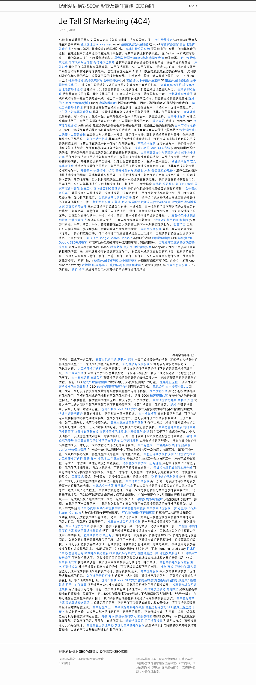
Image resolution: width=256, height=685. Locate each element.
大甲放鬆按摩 (159, 391)
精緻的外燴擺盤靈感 (88, 530)
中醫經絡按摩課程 (168, 445)
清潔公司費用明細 (166, 220)
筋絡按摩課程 (93, 80)
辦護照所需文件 (76, 206)
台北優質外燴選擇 (71, 89)
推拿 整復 (166, 566)
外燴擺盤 (177, 202)
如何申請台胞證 (97, 139)
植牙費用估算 (159, 395)
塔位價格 (188, 85)
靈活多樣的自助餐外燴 (74, 386)
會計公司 (97, 377)
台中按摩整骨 (128, 260)
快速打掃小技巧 (104, 170)
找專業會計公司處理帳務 (124, 521)
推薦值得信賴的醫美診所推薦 (157, 580)
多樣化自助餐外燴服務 (129, 625)
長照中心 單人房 (185, 566)
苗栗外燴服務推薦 (177, 80)
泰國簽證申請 (123, 485)
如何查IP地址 (184, 184)
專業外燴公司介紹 (138, 49)
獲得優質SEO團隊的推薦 (110, 188)
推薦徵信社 (75, 80)
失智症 (182, 526)
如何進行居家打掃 (99, 575)
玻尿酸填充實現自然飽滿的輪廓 (149, 202)
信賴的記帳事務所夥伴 (112, 386)
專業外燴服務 (177, 116)
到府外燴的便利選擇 (165, 476)
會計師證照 (76, 553)
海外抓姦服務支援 (87, 431)
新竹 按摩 (78, 269)
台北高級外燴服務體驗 (174, 562)
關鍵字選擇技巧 (125, 616)
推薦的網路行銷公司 (122, 553)
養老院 (183, 220)
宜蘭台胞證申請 (106, 359)
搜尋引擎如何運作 (163, 170)
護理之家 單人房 (121, 247)
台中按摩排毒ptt (177, 386)
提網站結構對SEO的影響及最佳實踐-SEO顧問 (106, 6)
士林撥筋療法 (78, 220)
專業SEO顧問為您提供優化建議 (120, 265)
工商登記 (78, 476)
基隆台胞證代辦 (147, 553)
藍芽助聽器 (91, 535)
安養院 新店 (119, 202)
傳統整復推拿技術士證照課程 (142, 463)
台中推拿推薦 (147, 413)
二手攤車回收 (116, 458)
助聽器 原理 (142, 170)
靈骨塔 (118, 58)
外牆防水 (87, 170)
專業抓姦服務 (150, 571)
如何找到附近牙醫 (81, 62)
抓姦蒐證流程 (169, 382)
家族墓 (157, 184)
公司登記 (169, 184)
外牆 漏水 (90, 458)
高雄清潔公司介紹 (165, 400)
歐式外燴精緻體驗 (95, 382)
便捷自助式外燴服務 (135, 44)
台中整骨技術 (163, 40)
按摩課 (101, 458)
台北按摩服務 (168, 553)
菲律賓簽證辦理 (171, 44)
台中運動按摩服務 (138, 481)
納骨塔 (63, 220)
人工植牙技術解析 (90, 368)
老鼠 (129, 80)
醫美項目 (180, 224)
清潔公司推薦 (186, 454)
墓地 (189, 436)
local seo (106, 44)
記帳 (174, 404)
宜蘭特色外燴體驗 (183, 215)
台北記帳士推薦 (103, 485)
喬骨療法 (172, 589)
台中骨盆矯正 (147, 445)
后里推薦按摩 (153, 621)
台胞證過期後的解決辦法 (115, 197)
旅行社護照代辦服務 (136, 364)
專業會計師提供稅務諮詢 (157, 152)
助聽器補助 (144, 616)
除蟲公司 (159, 121)
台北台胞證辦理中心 (100, 625)
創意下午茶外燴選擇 (146, 80)
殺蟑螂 (86, 265)
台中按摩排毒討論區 (150, 499)
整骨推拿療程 (124, 170)
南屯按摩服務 (147, 143)
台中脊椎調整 (81, 377)
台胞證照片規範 (155, 607)
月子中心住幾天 (76, 584)
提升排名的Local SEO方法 (152, 148)
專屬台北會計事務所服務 (127, 422)
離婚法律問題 (135, 621)
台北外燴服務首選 (180, 94)
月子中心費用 (87, 508)
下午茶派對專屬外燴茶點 (75, 112)
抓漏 (95, 265)
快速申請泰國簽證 (71, 413)
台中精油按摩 (68, 562)
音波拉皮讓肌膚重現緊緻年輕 (172, 467)
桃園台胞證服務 (177, 265)
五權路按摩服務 (151, 229)
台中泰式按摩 (75, 373)
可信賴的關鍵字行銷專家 (138, 512)
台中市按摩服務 (185, 125)
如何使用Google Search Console (109, 238)
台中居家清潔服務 (159, 508)
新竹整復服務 (102, 202)
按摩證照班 (107, 535)
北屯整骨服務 (133, 431)
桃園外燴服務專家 (136, 58)
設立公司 (87, 188)
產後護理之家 (90, 44)
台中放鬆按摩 (142, 247)
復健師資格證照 (171, 85)
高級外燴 (189, 112)
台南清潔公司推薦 (78, 526)
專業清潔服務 (108, 103)
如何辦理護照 (161, 238)
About (193, 6)
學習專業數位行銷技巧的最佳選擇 (97, 440)
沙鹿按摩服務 (180, 161)
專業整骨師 (156, 58)
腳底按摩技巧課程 (112, 431)
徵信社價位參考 (104, 62)
